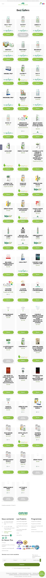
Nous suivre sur (5, 535)
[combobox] (36, 560)
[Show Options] (40, 560)
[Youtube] (3, 538)
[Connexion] (37, 4)
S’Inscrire (22, 564)
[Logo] (23, 3)
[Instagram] (6, 538)
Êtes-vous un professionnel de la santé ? (36, 556)
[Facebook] (11, 535)
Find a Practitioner (42, 574)
